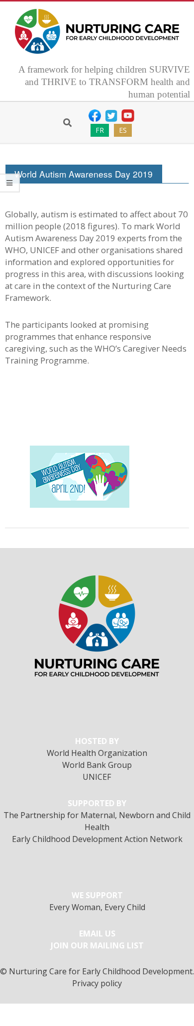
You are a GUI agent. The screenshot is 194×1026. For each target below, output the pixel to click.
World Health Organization (97, 752)
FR (100, 130)
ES (123, 130)
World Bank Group (97, 764)
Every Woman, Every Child (97, 907)
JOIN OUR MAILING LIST (97, 945)
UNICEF (97, 776)
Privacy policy (97, 983)
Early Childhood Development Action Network (97, 839)
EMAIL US (97, 933)
